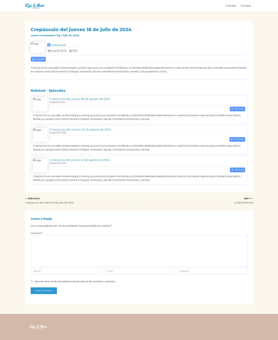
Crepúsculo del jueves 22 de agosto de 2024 (80, 160)
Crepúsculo (58, 44)
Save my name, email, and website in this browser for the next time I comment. (75, 281)
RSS (75, 50)
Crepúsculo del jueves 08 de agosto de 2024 (80, 99)
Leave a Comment (43, 35)
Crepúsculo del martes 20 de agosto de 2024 (80, 129)
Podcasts (231, 5)
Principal (246, 5)
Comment (37, 233)
